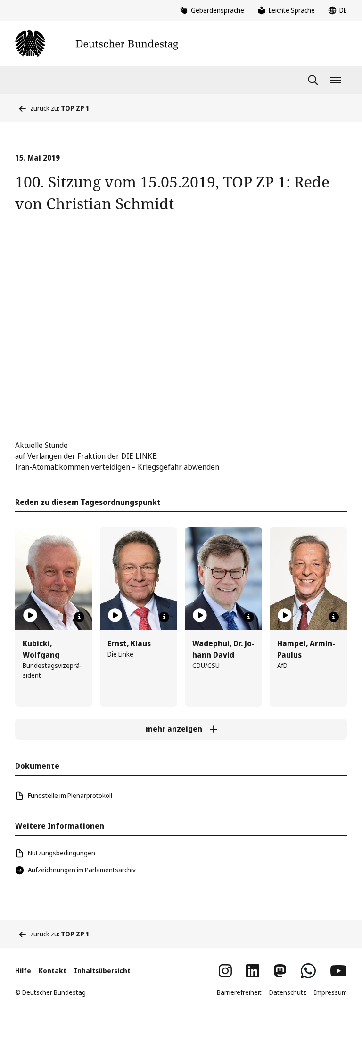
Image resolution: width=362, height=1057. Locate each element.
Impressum (330, 992)
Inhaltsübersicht (102, 970)
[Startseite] (96, 43)
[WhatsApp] (308, 970)
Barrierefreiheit (239, 992)
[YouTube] (338, 970)
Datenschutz (287, 992)
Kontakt (52, 970)
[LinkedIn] (252, 970)
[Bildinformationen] (79, 617)
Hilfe (23, 970)
